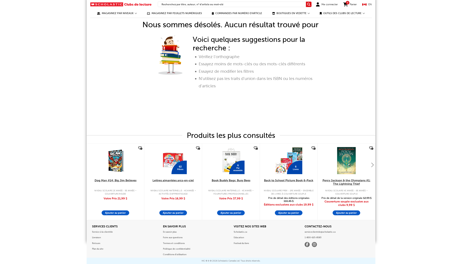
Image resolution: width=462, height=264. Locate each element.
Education (239, 237)
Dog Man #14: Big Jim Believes (115, 180)
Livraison (96, 237)
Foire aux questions (172, 237)
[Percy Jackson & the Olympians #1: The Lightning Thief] (346, 160)
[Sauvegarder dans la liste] (139, 148)
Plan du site (97, 249)
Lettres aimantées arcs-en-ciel (173, 180)
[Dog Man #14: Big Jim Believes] (115, 160)
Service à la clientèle (102, 232)
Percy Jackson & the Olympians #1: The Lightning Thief (346, 182)
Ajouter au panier (115, 212)
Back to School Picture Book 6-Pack (288, 180)
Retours (96, 243)
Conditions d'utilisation (174, 254)
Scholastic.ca (240, 232)
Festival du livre (241, 243)
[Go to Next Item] (372, 164)
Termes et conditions (174, 243)
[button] (117, 13)
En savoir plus (169, 232)
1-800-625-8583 (313, 237)
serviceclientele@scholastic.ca (320, 232)
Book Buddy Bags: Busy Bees (231, 180)
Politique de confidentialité (176, 249)
